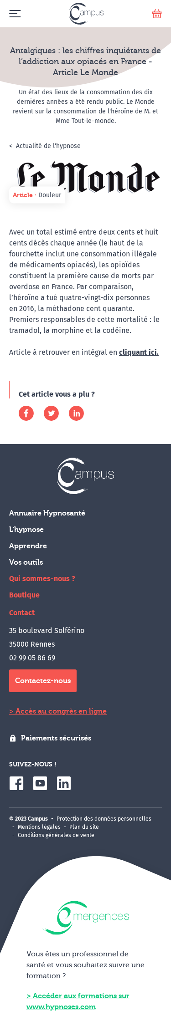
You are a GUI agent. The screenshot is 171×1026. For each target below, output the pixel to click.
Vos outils (26, 562)
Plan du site (84, 827)
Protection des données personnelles (104, 819)
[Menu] (15, 14)
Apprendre (28, 546)
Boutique (24, 595)
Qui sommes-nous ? (42, 578)
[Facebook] (26, 413)
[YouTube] (40, 783)
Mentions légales (39, 827)
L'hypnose (26, 530)
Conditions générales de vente (56, 835)
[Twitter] (51, 413)
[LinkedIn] (76, 413)
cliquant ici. (139, 352)
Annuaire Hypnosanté (47, 513)
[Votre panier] (157, 13)
